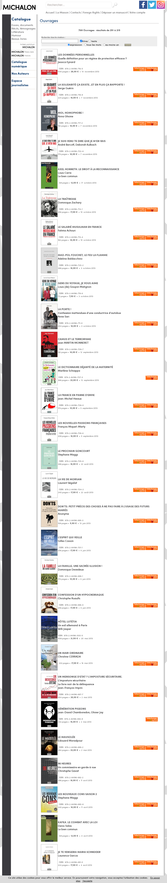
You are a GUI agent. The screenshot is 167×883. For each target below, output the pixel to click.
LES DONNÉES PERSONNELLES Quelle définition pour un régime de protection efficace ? (92, 56)
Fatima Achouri (67, 230)
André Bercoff (66, 144)
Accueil (50, 12)
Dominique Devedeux (71, 569)
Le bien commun (67, 176)
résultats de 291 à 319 (108, 30)
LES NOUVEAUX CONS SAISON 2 (77, 794)
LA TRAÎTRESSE (67, 199)
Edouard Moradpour (70, 740)
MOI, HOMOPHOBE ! (70, 112)
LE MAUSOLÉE (66, 737)
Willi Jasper (64, 628)
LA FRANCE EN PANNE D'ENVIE (76, 395)
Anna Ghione (65, 116)
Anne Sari (63, 316)
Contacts (75, 12)
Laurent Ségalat (67, 482)
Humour (16, 35)
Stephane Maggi (68, 454)
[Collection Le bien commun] (24, 46)
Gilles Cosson (66, 540)
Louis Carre (64, 172)
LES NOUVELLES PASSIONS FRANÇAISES (82, 423)
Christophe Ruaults (69, 598)
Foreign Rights (91, 12)
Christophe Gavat (68, 770)
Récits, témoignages (24, 28)
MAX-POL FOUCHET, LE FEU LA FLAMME (82, 255)
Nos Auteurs (20, 73)
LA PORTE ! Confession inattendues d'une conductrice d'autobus (89, 311)
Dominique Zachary (69, 202)
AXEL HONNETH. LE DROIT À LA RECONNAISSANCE (88, 169)
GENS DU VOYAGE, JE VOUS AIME (78, 283)
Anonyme (63, 513)
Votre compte (137, 12)
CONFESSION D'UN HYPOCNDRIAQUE (81, 594)
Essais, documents (22, 25)
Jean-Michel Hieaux (70, 398)
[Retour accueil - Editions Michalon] (24, 13)
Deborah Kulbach (86, 144)
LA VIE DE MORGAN (70, 479)
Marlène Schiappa (69, 370)
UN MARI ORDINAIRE (70, 653)
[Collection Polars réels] (24, 51)
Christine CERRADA (69, 656)
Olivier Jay (97, 712)
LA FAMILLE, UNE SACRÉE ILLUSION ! (80, 566)
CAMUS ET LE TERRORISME (74, 339)
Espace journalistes (20, 82)
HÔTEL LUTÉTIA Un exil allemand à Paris (72, 623)
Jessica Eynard (66, 62)
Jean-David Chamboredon (74, 712)
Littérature (18, 32)
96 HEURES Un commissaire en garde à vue (77, 765)
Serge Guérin (66, 88)
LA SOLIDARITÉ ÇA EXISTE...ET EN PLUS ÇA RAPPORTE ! (91, 84)
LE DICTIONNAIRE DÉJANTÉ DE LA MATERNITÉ (85, 367)
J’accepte (87, 880)
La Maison (62, 12)
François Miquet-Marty (71, 426)
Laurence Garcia (68, 855)
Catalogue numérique (19, 64)
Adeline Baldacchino (70, 258)
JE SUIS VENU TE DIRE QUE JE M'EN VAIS (82, 141)
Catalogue (21, 19)
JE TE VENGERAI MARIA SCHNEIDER (79, 852)
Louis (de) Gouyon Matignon (74, 286)
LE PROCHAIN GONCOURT (74, 451)
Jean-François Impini (70, 687)
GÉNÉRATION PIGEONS (72, 708)
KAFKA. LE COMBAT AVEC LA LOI (78, 822)
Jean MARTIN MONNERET (73, 342)
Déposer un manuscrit (115, 12)
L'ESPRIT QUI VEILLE (70, 537)
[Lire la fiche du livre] (49, 73)
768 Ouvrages (86, 30)
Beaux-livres (19, 38)
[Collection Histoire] (24, 55)
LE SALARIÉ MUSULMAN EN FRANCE (80, 227)
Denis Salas (65, 825)
